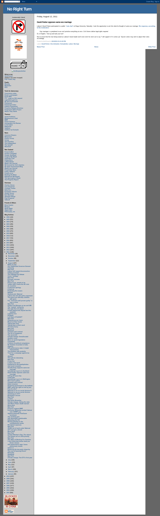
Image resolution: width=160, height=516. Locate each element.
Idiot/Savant (9, 76)
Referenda (8, 126)
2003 (8, 492)
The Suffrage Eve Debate (16, 274)
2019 (8, 233)
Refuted (10, 292)
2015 (8, 243)
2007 (8, 483)
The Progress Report (12, 180)
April (10, 467)
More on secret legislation (16, 340)
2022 (8, 226)
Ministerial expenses (14, 425)
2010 (8, 476)
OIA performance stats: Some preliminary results (17, 445)
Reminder (11, 453)
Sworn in (11, 448)
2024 (8, 222)
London (10, 399)
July (9, 460)
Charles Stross (9, 185)
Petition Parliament (11, 106)
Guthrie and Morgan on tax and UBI (19, 305)
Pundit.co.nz (9, 173)
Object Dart (8, 210)
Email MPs (8, 96)
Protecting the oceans (15, 291)
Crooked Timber (10, 188)
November (11, 256)
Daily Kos (8, 190)
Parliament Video (10, 105)
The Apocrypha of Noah (12, 178)
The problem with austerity (17, 351)
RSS (6, 87)
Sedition (7, 128)
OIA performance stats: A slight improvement (18, 349)
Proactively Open (10, 170)
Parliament (8, 103)
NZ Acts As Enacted (11, 101)
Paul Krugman (9, 198)
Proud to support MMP (15, 408)
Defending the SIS (14, 420)
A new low (11, 361)
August (10, 263)
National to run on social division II (19, 390)
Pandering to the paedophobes (18, 364)
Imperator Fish (9, 158)
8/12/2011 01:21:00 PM (59, 41)
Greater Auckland (10, 155)
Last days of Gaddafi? (15, 317)
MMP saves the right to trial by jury (19, 387)
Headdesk (11, 454)
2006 (8, 485)
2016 (8, 240)
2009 (8, 478)
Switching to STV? (14, 394)
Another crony (12, 338)
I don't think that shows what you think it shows (19, 442)
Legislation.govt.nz (11, 100)
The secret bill (12, 335)
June (10, 462)
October (11, 258)
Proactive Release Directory (14, 108)
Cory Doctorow (10, 187)
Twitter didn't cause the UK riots (18, 284)
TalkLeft (7, 200)
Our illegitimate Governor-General (19, 266)
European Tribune (11, 191)
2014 (8, 245)
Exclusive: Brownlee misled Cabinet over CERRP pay (20, 411)
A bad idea (11, 377)
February (11, 471)
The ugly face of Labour (16, 309)
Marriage (76, 44)
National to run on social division (19, 392)
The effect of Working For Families (19, 439)
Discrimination (54, 44)
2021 (8, 229)
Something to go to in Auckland (18, 371)
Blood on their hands (15, 322)
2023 (8, 224)
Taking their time (13, 323)
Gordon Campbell (11, 153)
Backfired (11, 330)
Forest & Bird (9, 152)
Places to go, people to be (16, 282)
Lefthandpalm (9, 162)
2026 (8, 217)
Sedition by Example (12, 130)
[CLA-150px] (18, 58)
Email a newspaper (11, 95)
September (12, 261)
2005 (8, 488)
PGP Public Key (10, 79)
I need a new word (14, 363)
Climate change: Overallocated (18, 336)
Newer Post (41, 47)
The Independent (10, 143)
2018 (8, 236)
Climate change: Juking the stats (19, 402)
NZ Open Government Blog (14, 166)
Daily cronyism (13, 384)
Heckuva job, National (15, 294)
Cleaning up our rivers (15, 320)
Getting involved (13, 273)
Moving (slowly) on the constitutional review (16, 422)
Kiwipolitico (9, 160)
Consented (11, 341)
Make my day (12, 264)
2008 (8, 481)
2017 (8, 238)
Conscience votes (10, 93)
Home (96, 47)
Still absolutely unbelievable (17, 418)
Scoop (7, 140)
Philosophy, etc (10, 211)
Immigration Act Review (13, 123)
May (9, 464)
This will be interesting (15, 358)
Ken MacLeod (9, 195)
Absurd (10, 356)
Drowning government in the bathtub (20, 385)
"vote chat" (69, 26)
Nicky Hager (9, 208)
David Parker (46, 44)
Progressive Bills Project (13, 110)
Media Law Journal (11, 163)
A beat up (11, 289)
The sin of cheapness (15, 333)
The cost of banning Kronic (17, 451)
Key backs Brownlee (14, 400)
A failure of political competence (18, 343)
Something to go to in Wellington (19, 379)
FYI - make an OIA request (13, 98)
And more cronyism (14, 366)
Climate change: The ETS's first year (20, 457)
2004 (8, 490)
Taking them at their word (16, 325)
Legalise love (12, 314)
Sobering (11, 268)
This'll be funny (13, 327)
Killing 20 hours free (14, 376)
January (11, 474)
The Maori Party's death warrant (18, 403)
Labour (71, 44)
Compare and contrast (15, 332)
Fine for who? (12, 389)
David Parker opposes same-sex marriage (54, 22)
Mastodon (8, 85)
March (10, 469)
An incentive (12, 286)
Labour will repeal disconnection (19, 271)
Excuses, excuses (14, 279)
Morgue (7, 207)
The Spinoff (8, 145)
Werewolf (8, 146)
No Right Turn (19, 9)
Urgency (10, 346)
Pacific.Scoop (9, 138)
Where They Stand (11, 111)
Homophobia (64, 44)
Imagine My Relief (11, 157)
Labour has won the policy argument (20, 296)
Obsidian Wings (10, 196)
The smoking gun (13, 417)
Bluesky (7, 84)
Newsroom (8, 137)
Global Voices (9, 193)
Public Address (10, 171)
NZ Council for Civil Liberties (14, 165)
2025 (8, 219)
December (11, 253)
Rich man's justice (14, 381)
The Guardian (9, 141)
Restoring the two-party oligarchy (19, 449)
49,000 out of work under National (19, 428)
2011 (8, 252)
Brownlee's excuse (14, 395)
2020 (8, 231)
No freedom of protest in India (18, 345)
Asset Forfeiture (10, 117)
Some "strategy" (13, 276)
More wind (11, 405)
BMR (6, 120)
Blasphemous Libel (11, 118)
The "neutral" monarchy (16, 307)
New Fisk (11, 269)
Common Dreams (10, 135)
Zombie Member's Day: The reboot (19, 435)
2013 (8, 247)
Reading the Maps (11, 175)
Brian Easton (9, 205)
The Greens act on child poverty (18, 436)
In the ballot (9, 125)
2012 (8, 250)
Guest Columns (10, 121)
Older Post (151, 47)
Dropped (10, 315)
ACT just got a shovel (15, 430)
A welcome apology (14, 287)
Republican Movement (12, 176)
